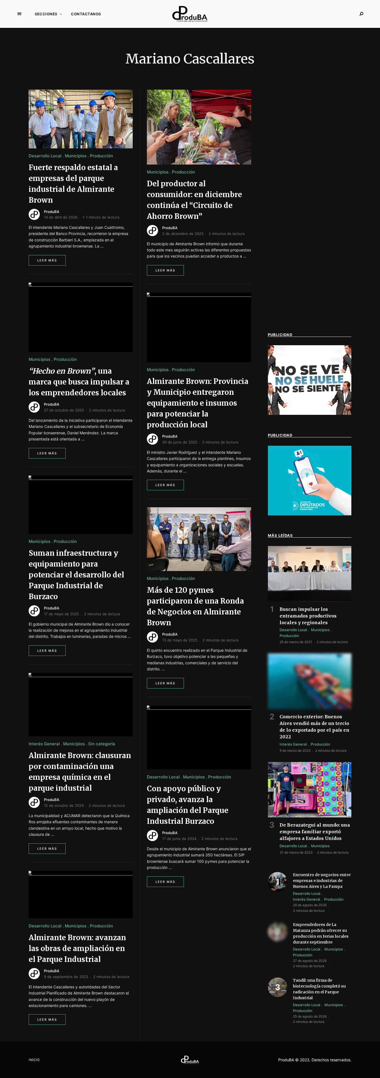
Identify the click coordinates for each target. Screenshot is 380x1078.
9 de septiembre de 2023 (66, 976)
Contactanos (86, 14)
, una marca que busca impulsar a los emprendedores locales (79, 381)
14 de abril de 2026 (60, 217)
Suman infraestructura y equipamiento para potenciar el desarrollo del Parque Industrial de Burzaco (76, 574)
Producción (101, 155)
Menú (19, 14)
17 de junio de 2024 (179, 838)
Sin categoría (101, 743)
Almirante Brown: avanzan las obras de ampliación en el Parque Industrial (77, 948)
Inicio (34, 1060)
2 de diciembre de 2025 (183, 233)
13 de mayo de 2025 (180, 640)
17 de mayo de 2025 (61, 614)
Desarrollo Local (45, 155)
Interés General (44, 743)
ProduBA (51, 211)
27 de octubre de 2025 (64, 410)
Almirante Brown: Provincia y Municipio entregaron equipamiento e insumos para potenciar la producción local (197, 403)
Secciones (46, 14)
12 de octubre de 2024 (64, 805)
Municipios (76, 155)
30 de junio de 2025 (179, 442)
